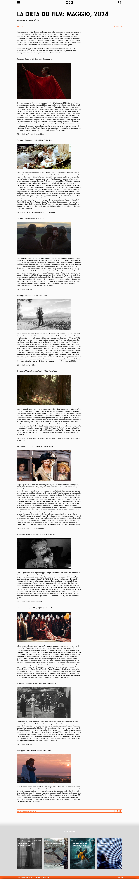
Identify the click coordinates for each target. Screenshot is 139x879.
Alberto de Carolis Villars (30, 20)
